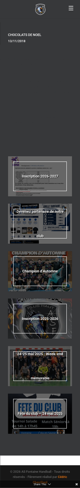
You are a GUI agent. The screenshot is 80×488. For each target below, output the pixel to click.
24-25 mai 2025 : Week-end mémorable (40, 366)
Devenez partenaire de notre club (40, 223)
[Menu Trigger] (71, 8)
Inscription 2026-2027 (40, 176)
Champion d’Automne (40, 271)
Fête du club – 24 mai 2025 (40, 413)
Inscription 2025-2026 (40, 318)
